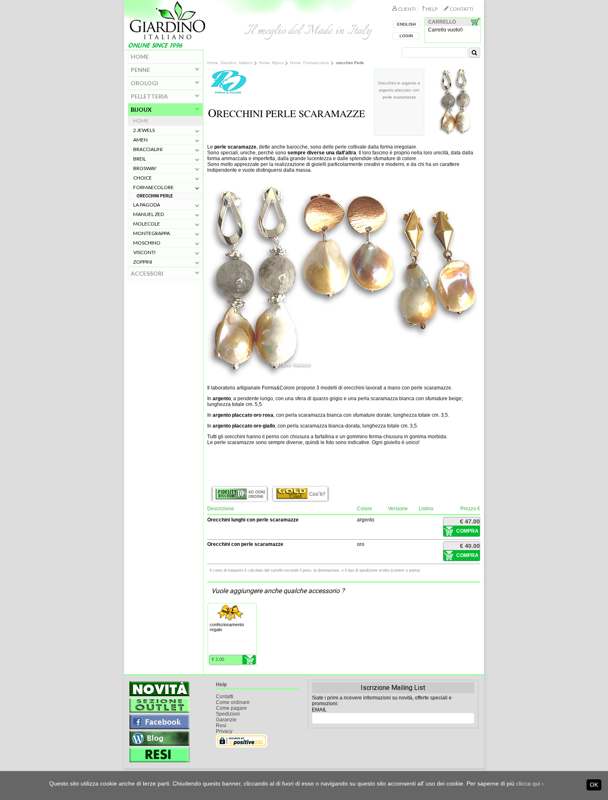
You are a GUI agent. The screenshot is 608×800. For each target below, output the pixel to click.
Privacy (224, 731)
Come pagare (231, 708)
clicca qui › (530, 783)
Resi (221, 725)
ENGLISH (406, 24)
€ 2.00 (218, 659)
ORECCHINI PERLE (154, 196)
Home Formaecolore (309, 62)
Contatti (224, 696)
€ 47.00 (470, 521)
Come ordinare (233, 702)
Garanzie (226, 720)
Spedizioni (228, 714)
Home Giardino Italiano (230, 62)
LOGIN (406, 36)
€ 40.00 (470, 546)
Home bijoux (271, 62)
